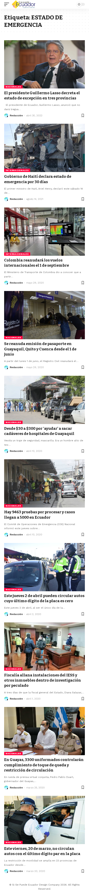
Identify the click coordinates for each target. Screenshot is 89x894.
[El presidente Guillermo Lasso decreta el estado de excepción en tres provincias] (44, 64)
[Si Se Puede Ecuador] (23, 4)
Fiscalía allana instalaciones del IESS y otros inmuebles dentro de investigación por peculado (42, 680)
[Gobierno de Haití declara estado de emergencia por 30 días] (44, 148)
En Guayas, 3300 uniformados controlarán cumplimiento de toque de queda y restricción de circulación (44, 764)
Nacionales (13, 87)
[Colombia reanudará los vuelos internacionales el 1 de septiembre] (44, 231)
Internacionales (17, 170)
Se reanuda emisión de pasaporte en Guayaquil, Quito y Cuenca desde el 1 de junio (40, 349)
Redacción (16, 115)
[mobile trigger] (7, 4)
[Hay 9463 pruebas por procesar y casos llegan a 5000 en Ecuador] (44, 483)
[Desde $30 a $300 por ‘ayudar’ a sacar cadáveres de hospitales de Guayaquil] (44, 400)
